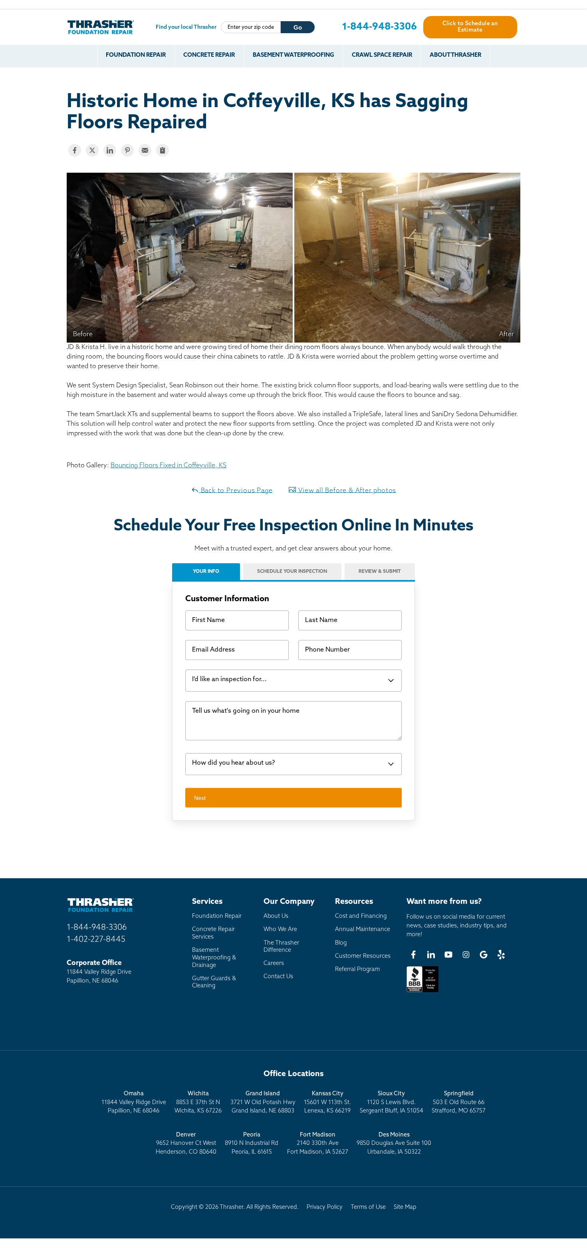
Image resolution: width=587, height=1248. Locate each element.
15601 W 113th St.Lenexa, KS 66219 (327, 1102)
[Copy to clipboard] (162, 150)
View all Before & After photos (346, 490)
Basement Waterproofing (293, 55)
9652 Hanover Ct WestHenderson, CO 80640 (186, 1143)
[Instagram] (466, 954)
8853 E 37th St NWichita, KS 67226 (198, 1102)
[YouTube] (448, 954)
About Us (276, 916)
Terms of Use (368, 1207)
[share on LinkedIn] (109, 150)
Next (200, 798)
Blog (341, 943)
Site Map (405, 1207)
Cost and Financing (361, 916)
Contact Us (278, 977)
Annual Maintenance (362, 930)
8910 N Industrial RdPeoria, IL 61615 (251, 1143)
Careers (274, 964)
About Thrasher (455, 55)
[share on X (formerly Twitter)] (92, 150)
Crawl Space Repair (382, 55)
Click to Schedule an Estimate (470, 27)
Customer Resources (363, 956)
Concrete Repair (209, 55)
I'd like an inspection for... (229, 679)
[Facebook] (413, 954)
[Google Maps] (483, 954)
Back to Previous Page (236, 490)
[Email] (145, 150)
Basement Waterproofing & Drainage (214, 957)
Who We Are (280, 930)
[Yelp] (501, 954)
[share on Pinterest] (127, 150)
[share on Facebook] (74, 150)
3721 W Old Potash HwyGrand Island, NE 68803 (262, 1102)
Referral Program (357, 970)
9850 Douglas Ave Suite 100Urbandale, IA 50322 (394, 1143)
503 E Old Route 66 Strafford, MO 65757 (459, 1102)
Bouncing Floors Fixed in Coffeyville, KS (168, 466)
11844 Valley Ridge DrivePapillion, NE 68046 (133, 1102)
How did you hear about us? (233, 763)
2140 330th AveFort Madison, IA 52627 (317, 1143)
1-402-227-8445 (96, 940)
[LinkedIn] (431, 954)
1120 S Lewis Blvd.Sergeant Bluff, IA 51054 (391, 1102)
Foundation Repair (136, 55)
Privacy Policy (325, 1207)
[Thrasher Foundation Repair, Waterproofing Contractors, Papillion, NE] (422, 992)
